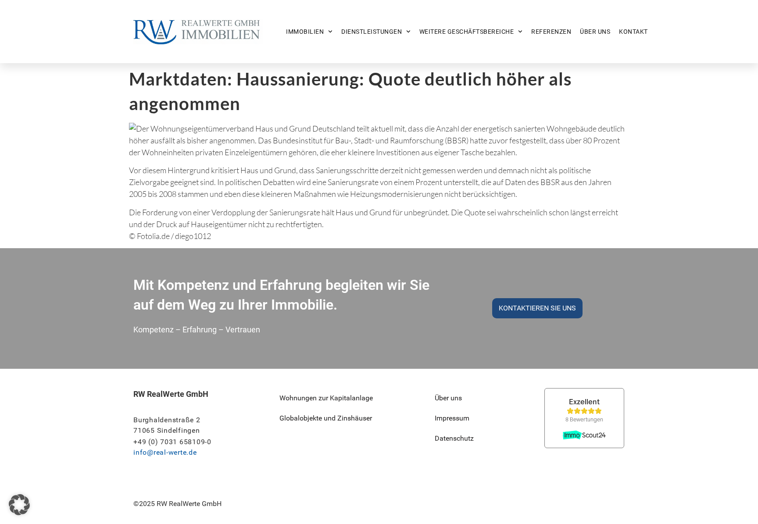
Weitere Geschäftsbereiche (466, 31)
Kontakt (633, 31)
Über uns (595, 31)
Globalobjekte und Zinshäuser (325, 418)
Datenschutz (454, 438)
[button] (19, 504)
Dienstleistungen (371, 31)
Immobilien (305, 31)
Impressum (452, 418)
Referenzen (551, 31)
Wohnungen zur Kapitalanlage (326, 398)
